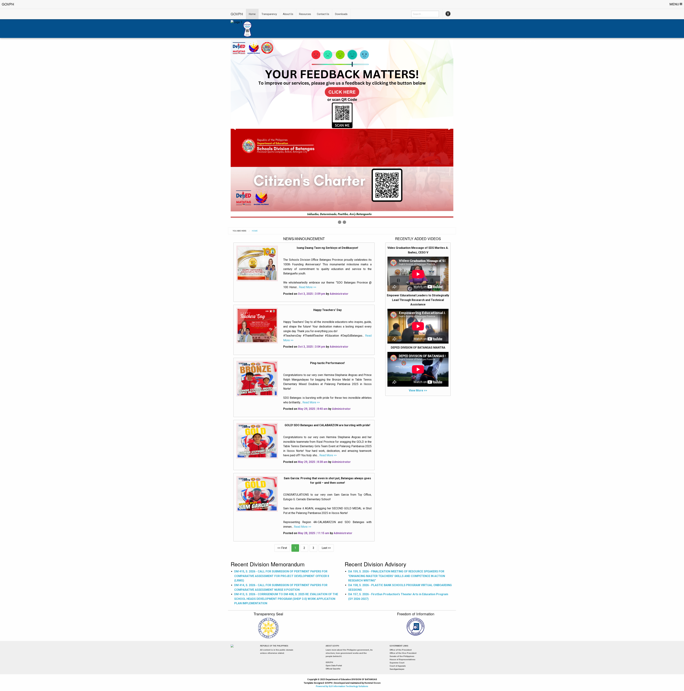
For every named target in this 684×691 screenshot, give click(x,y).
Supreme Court (397, 663)
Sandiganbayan (397, 669)
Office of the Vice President (403, 653)
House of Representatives (402, 659)
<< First (282, 548)
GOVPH (237, 13)
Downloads (341, 14)
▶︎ (450, 130)
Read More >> (307, 287)
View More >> (418, 390)
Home (252, 14)
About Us (288, 14)
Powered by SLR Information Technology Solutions (342, 686)
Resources (305, 14)
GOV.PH (329, 662)
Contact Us (323, 14)
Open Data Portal (334, 665)
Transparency (269, 14)
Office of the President (401, 650)
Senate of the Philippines (402, 656)
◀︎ (236, 130)
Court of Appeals (398, 666)
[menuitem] (425, 14)
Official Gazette (333, 669)
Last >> (326, 548)
